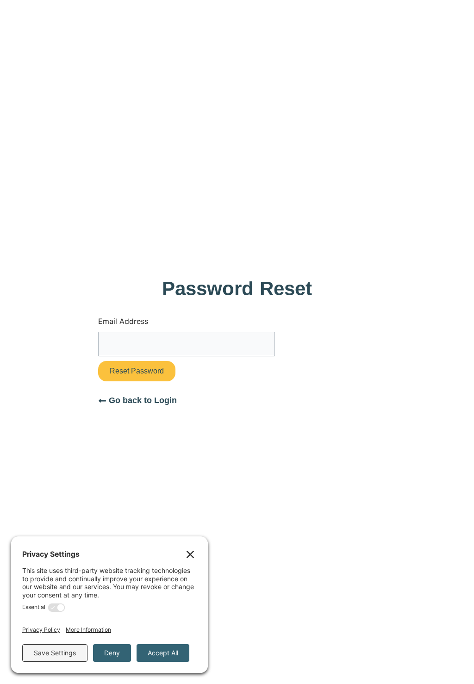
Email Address (123, 321)
